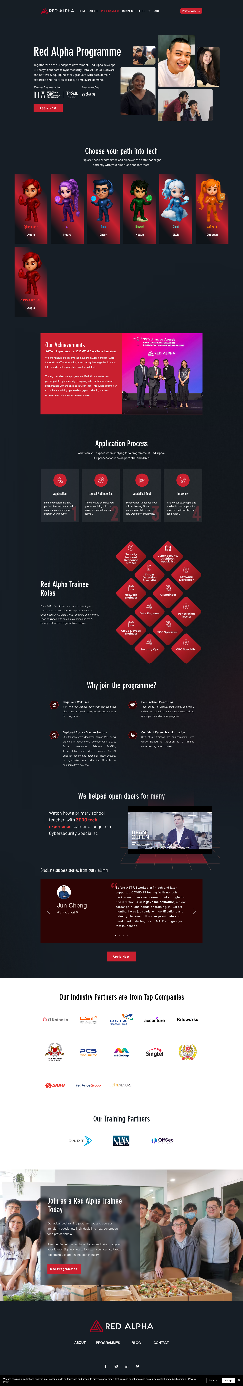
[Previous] (48, 911)
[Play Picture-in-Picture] (202, 849)
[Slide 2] (115, 935)
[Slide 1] (119, 935)
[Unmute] (138, 849)
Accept (228, 1380)
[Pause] (132, 849)
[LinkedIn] (127, 1366)
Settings (213, 1380)
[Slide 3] (123, 935)
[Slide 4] (127, 935)
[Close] (239, 1380)
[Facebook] (105, 1366)
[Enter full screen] (208, 849)
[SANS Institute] (121, 1140)
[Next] (194, 911)
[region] (121, 374)
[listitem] (31, 209)
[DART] (80, 1140)
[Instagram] (116, 1366)
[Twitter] (138, 1366)
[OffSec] (162, 1140)
